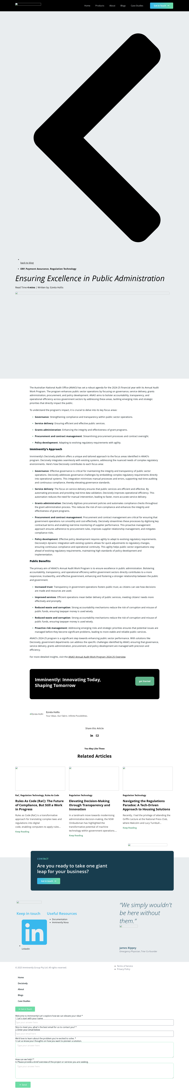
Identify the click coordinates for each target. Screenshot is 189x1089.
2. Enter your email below (27, 1030)
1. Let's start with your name (29, 1018)
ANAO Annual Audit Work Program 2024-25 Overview (96, 656)
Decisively (23, 983)
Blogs (123, 5)
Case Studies (137, 5)
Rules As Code (52, 795)
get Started (144, 681)
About (112, 5)
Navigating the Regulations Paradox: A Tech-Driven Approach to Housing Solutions (146, 805)
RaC (17, 795)
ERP (22, 268)
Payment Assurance (37, 268)
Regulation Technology (63, 268)
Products (99, 5)
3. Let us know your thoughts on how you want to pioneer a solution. (48, 1041)
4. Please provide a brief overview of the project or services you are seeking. (51, 1062)
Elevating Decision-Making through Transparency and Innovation (89, 805)
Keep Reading (22, 831)
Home (87, 5)
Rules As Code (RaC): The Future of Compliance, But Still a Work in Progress (39, 805)
